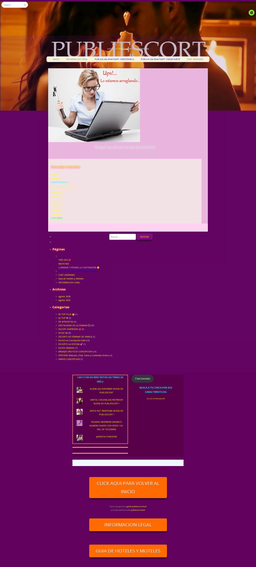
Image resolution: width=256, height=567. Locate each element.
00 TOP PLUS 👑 (66, 314)
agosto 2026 (64, 296)
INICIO (56, 59)
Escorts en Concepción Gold (71, 340)
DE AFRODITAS (65, 321)
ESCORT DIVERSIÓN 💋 (69, 329)
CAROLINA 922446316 (57, 214)
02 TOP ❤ (63, 318)
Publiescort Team (138, 510)
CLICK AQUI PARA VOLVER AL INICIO (128, 487)
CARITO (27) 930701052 (62, 187)
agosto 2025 (64, 300)
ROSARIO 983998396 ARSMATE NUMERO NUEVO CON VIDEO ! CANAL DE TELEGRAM (106, 425)
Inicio (120, 48)
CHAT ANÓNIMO (195, 59)
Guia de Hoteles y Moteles (71, 278)
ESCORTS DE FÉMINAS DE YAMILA (75, 336)
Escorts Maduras (66, 347)
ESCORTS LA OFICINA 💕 (70, 344)
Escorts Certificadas (156, 399)
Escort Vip (63, 332)
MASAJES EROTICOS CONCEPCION (75, 351)
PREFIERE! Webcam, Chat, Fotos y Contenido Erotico (83, 355)
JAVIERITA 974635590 (106, 436)
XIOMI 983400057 (59, 178)
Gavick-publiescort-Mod (136, 506)
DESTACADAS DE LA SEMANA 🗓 (74, 325)
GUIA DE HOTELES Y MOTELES (128, 551)
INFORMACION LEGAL (77, 59)
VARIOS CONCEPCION (69, 359)
